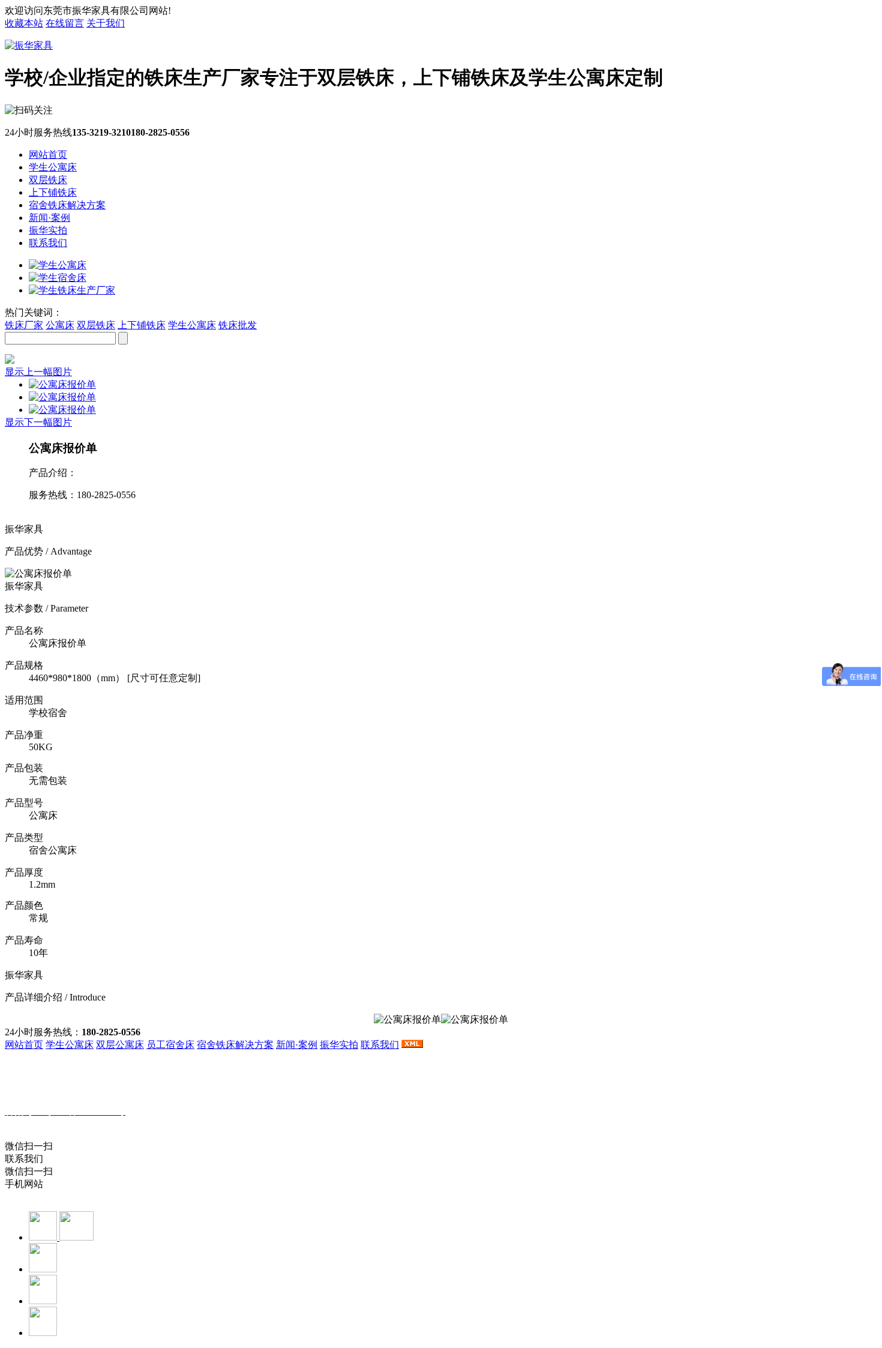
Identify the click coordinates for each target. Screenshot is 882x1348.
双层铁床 (48, 180)
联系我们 (48, 243)
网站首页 (48, 154)
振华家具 (69, 1124)
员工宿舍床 (170, 1045)
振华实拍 (48, 230)
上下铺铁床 (53, 192)
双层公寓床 (120, 1045)
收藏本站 (24, 23)
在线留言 (65, 23)
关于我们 (105, 23)
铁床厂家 (24, 325)
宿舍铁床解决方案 (67, 205)
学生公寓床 (53, 167)
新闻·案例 (49, 217)
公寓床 (60, 325)
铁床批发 (237, 325)
